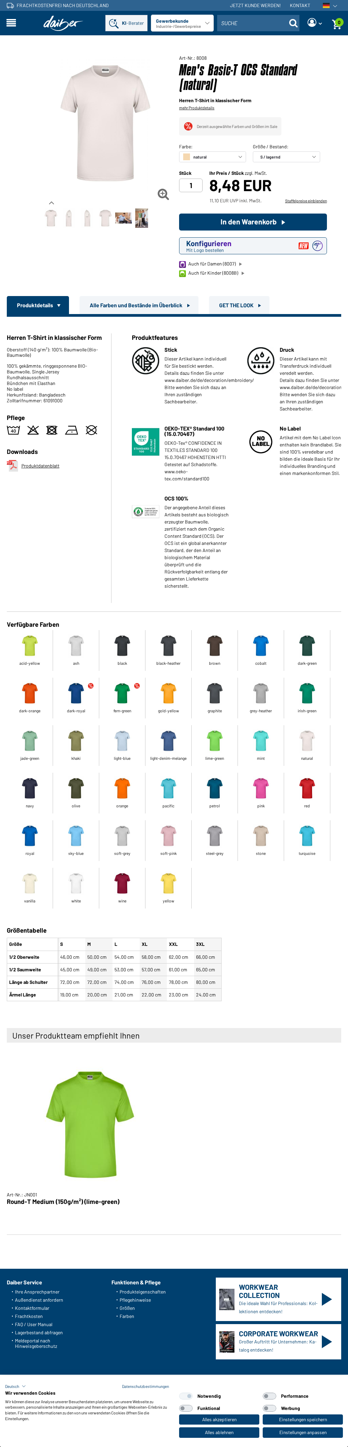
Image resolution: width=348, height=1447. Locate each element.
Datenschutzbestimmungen (145, 1386)
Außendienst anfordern (39, 1300)
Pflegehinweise (135, 1300)
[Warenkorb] (337, 23)
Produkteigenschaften (143, 1292)
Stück (185, 173)
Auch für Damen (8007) (212, 264)
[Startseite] (64, 23)
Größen (127, 1308)
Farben (127, 1316)
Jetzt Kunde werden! (255, 5)
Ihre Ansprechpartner (37, 1292)
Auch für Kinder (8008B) (213, 273)
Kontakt (300, 5)
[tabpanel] (174, 660)
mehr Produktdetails (196, 107)
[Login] (315, 23)
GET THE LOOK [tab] (237, 305)
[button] (15, 1386)
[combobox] (258, 23)
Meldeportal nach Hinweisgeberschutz (36, 1343)
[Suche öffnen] (293, 23)
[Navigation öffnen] (11, 23)
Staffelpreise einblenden (306, 200)
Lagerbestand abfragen (39, 1332)
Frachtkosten (29, 1316)
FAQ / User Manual (33, 1324)
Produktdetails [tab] (35, 305)
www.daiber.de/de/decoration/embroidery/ (209, 380)
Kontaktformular (32, 1308)
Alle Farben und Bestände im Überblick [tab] (137, 305)
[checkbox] (186, 1396)
